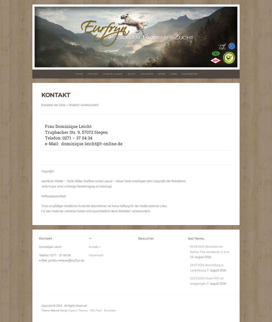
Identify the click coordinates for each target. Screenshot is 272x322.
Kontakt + (95, 247)
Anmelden (110, 310)
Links (173, 74)
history (93, 74)
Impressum (96, 255)
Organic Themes (78, 310)
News (161, 74)
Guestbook (189, 74)
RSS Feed (96, 310)
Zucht (131, 74)
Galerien (147, 74)
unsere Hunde (112, 74)
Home (79, 74)
